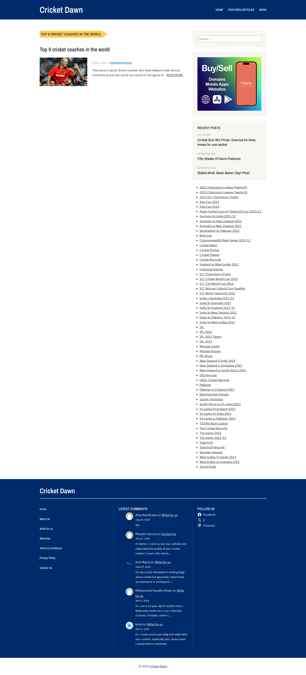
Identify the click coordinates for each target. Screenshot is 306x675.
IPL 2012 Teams (211, 337)
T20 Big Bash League (214, 423)
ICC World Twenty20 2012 (217, 293)
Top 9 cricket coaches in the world (75, 49)
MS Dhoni (206, 356)
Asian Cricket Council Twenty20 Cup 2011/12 (230, 211)
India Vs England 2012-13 (217, 308)
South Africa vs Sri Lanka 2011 (220, 404)
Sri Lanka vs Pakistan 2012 (218, 418)
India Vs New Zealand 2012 (218, 313)
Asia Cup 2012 (209, 202)
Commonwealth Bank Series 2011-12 (225, 240)
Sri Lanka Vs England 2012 (218, 409)
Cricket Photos (209, 250)
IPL (202, 327)
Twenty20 (206, 443)
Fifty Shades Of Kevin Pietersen (218, 158)
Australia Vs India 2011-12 (218, 216)
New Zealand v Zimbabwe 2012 (221, 366)
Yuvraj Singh (208, 467)
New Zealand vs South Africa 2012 (223, 370)
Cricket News (208, 245)
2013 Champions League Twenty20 (223, 192)
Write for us (169, 515)
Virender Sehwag (211, 452)
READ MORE (174, 75)
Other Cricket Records (214, 380)
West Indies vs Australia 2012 (220, 462)
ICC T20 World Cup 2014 (217, 284)
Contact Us (168, 534)
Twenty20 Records (212, 447)
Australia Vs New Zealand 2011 (221, 221)
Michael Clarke (210, 346)
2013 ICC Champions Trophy (219, 197)
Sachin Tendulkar (211, 399)
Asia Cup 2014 (209, 207)
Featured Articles (121, 62)
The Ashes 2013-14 (213, 438)
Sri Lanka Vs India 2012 (215, 414)
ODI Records (208, 375)
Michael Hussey (210, 351)
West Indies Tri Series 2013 (218, 457)
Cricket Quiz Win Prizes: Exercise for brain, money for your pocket (226, 142)
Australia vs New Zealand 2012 (220, 226)
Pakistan (205, 385)
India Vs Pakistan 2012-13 (217, 317)
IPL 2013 (206, 341)
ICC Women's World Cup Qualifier (222, 288)
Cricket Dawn (61, 9)
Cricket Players (210, 255)
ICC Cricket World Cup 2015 (219, 279)
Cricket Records (210, 260)
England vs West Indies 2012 (219, 264)
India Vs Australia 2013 (215, 303)
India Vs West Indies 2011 (217, 322)
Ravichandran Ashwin (214, 394)
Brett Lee (206, 236)
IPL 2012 (206, 332)
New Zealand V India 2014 (217, 361)
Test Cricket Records (213, 428)
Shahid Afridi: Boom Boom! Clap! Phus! (223, 173)
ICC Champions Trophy (215, 274)
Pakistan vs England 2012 (217, 390)
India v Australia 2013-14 (217, 298)
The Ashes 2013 (210, 433)
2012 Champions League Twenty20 (223, 187)
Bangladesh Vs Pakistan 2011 (219, 231)
